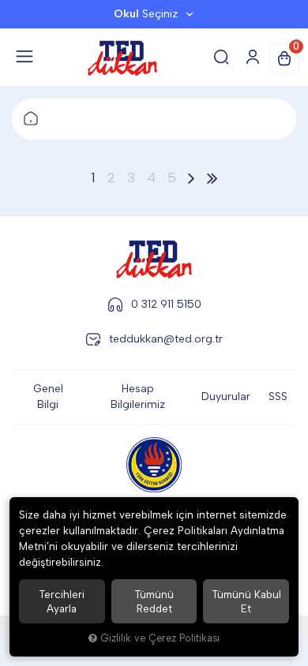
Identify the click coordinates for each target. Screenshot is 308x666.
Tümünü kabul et (246, 601)
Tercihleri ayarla (62, 601)
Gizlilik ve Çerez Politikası (160, 638)
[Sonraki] (191, 177)
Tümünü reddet (154, 601)
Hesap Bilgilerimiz (138, 396)
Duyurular (225, 396)
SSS (278, 396)
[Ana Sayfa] (30, 119)
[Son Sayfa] (212, 177)
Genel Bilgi (48, 396)
